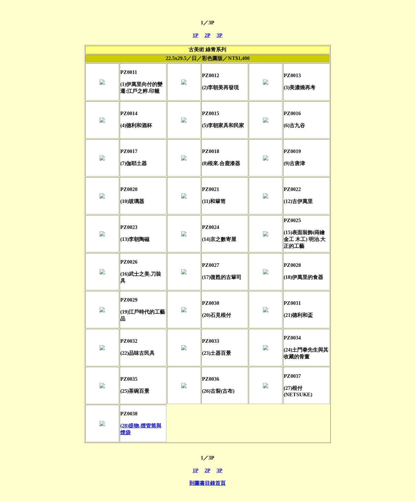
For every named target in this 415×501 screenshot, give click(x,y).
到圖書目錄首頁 (207, 483)
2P (207, 35)
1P (195, 35)
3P (219, 35)
